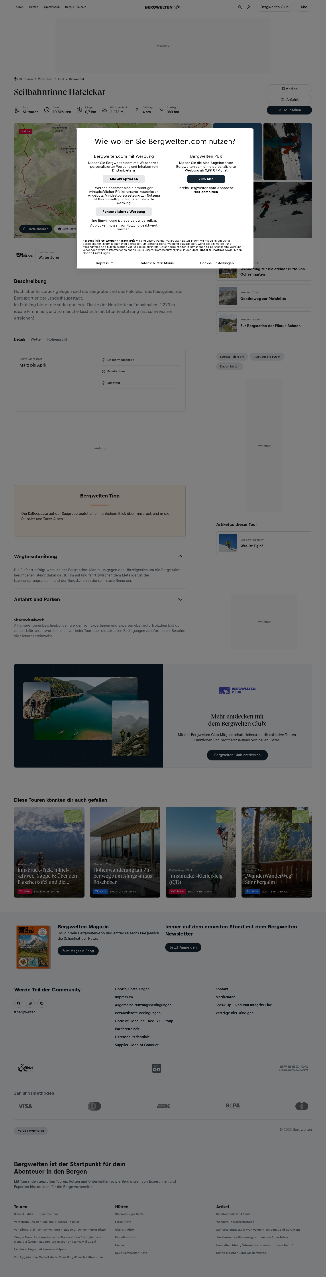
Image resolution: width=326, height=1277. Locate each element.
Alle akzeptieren (124, 179)
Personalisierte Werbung (123, 211)
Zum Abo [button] (206, 179)
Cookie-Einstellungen (217, 263)
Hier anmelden (206, 192)
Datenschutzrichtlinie (157, 263)
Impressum (105, 263)
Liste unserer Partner (208, 250)
